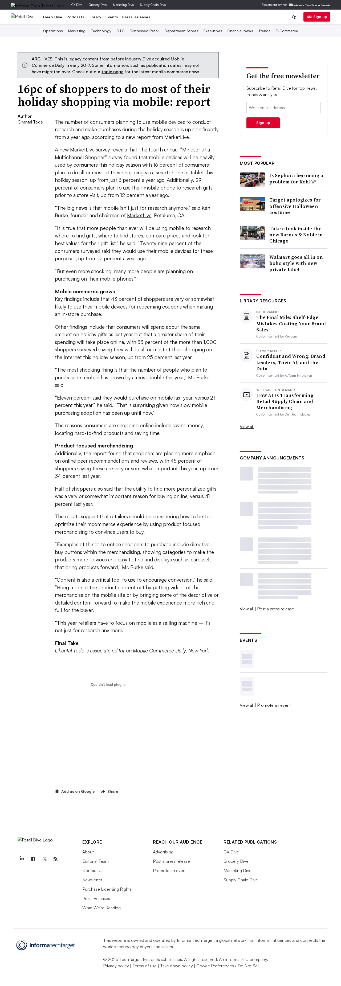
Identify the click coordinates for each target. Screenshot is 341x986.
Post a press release (275, 608)
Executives (213, 30)
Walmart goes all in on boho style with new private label (296, 263)
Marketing (77, 30)
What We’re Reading (101, 907)
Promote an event (274, 705)
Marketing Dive (123, 5)
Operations (53, 30)
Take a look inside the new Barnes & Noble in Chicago (296, 234)
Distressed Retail (144, 30)
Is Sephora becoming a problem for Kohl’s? (296, 178)
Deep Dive (52, 17)
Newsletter (92, 879)
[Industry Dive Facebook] (33, 858)
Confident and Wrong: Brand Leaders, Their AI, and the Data (290, 362)
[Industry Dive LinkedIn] (21, 858)
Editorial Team (95, 861)
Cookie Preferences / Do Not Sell (227, 965)
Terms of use (144, 965)
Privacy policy (116, 965)
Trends (264, 30)
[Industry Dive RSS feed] (55, 858)
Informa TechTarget (195, 940)
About (88, 851)
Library (95, 17)
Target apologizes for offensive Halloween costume (295, 206)
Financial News (240, 30)
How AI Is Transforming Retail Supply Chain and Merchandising (285, 401)
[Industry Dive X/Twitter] (44, 858)
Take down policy (176, 965)
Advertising (163, 851)
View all (247, 426)
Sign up (320, 16)
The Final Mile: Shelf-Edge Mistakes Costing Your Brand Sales (291, 323)
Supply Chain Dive (153, 5)
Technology (101, 30)
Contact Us (92, 870)
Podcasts (75, 17)
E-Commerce (287, 30)
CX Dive (76, 5)
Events (111, 17)
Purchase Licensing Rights (107, 889)
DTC (120, 30)
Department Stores (181, 30)
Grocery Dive (98, 5)
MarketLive (139, 215)
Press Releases (136, 17)
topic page (112, 71)
